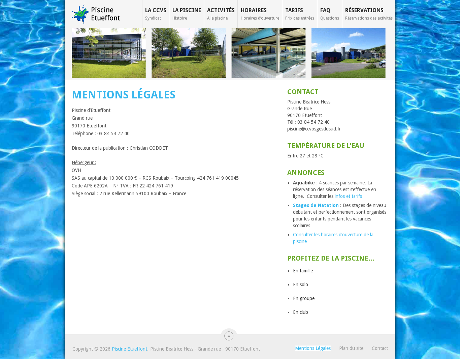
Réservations (369, 14)
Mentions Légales (313, 348)
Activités (221, 14)
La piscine (186, 14)
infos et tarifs (348, 196)
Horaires (260, 14)
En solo (300, 284)
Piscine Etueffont (129, 349)
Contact (380, 348)
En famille (303, 270)
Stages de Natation (316, 205)
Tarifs (299, 14)
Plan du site (351, 348)
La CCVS (155, 14)
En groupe (304, 298)
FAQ (329, 14)
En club (300, 312)
